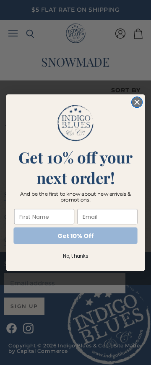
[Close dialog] (137, 102)
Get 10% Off (75, 235)
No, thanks (75, 255)
